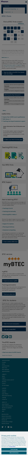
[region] (14, 443)
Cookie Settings (14, 449)
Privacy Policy (12, 446)
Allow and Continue (14, 452)
